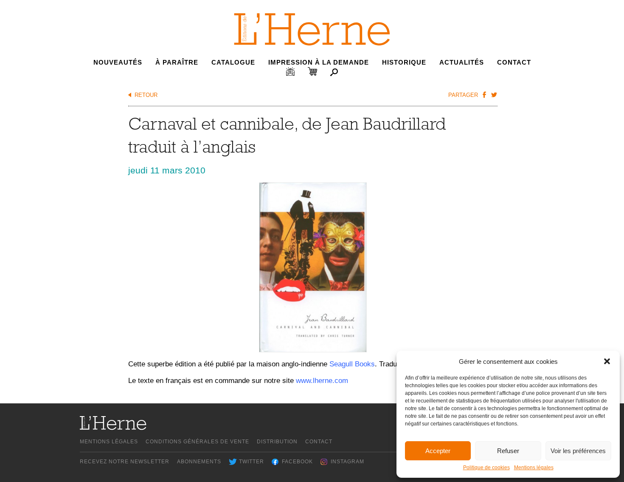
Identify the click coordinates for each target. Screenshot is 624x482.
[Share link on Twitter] (494, 94)
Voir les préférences (578, 450)
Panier (312, 71)
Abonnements (199, 462)
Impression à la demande (318, 62)
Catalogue (233, 62)
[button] (607, 361)
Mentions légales (534, 468)
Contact (514, 62)
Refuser (508, 450)
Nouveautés (117, 62)
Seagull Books (352, 364)
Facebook (297, 462)
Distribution (277, 442)
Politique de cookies (486, 468)
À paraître (176, 62)
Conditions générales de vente (197, 442)
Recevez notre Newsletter (124, 462)
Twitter (251, 462)
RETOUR (146, 95)
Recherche (334, 72)
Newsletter (290, 71)
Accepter (437, 450)
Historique (404, 62)
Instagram (347, 462)
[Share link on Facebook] (484, 94)
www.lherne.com (322, 381)
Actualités (461, 62)
